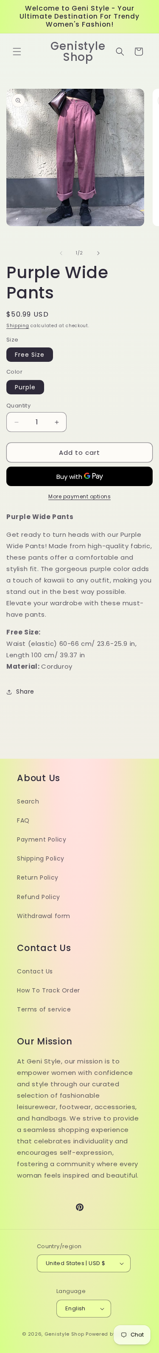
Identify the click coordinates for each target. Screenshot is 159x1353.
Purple (25, 387)
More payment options (79, 496)
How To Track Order (48, 990)
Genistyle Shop (64, 1334)
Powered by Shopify (111, 1334)
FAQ (23, 820)
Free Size (30, 354)
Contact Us (35, 971)
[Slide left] (61, 253)
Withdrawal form (43, 916)
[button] (17, 51)
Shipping (17, 326)
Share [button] (25, 691)
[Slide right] (98, 253)
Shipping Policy (40, 858)
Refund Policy (38, 897)
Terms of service (44, 1009)
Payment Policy (41, 839)
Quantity (18, 406)
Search (28, 801)
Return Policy (38, 877)
